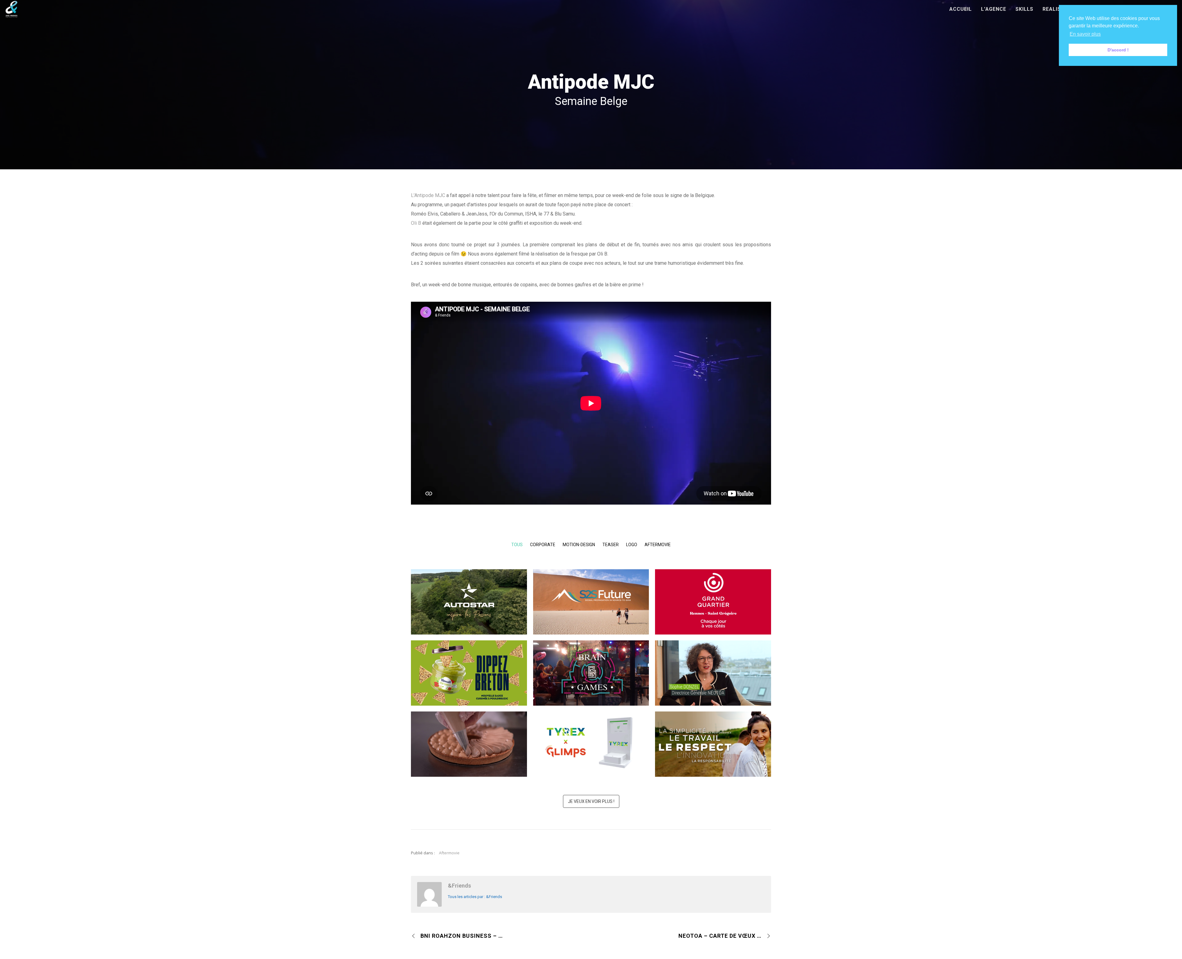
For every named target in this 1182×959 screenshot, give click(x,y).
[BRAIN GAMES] (598, 667)
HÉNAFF (469, 683)
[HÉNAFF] (476, 667)
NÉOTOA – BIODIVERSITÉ (713, 683)
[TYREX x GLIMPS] (598, 738)
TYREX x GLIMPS (591, 754)
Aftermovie (658, 544)
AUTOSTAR (469, 612)
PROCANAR (713, 754)
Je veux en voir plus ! (591, 801)
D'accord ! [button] (1118, 49)
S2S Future (591, 612)
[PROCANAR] (720, 738)
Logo (631, 544)
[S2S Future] (598, 596)
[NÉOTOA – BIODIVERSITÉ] (720, 667)
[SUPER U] (476, 738)
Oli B (416, 223)
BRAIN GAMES (591, 683)
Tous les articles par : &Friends (475, 896)
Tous (517, 544)
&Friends (459, 885)
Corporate (542, 544)
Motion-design (579, 544)
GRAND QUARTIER (713, 612)
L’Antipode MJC (428, 195)
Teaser (610, 544)
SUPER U (469, 754)
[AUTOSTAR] (476, 596)
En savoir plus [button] (1085, 34)
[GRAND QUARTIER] (720, 596)
